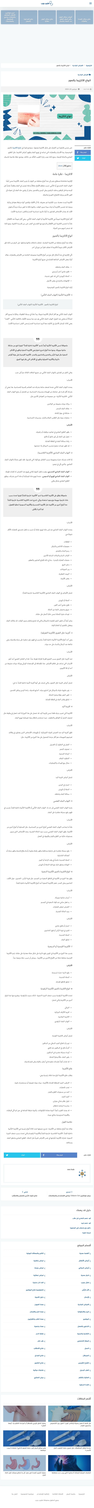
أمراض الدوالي (84, 1268)
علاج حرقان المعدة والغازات (84, 20)
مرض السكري (39, 1377)
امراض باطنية (38, 1261)
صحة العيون (39, 1304)
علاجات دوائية (38, 1370)
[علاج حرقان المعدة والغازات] (84, 17)
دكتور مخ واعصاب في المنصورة (80, 1228)
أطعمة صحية (84, 1253)
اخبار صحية (85, 1275)
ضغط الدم (40, 1334)
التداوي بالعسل (83, 1326)
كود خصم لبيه (86, 1223)
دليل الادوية (39, 1297)
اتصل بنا (15, 1494)
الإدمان (86, 1297)
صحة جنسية (39, 1326)
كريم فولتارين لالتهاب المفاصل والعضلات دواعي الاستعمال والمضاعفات (9, 17)
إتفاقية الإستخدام (43, 1494)
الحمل (87, 1348)
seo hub (86, 89)
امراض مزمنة (39, 1268)
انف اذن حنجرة (38, 1282)
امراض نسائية (38, 1275)
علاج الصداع (39, 1355)
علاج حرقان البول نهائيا (47, 20)
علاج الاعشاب (39, 1348)
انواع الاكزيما (16, 148)
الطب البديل (84, 1370)
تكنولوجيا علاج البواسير (35, 1290)
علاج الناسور (39, 1363)
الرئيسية (82, 1494)
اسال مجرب (85, 1282)
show (60, 166)
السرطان (86, 1355)
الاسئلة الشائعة (57, 1494)
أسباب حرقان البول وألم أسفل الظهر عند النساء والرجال (65, 19)
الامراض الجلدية (83, 74)
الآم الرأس (85, 1290)
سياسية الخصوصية (27, 1494)
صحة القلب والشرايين (36, 1319)
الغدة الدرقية (84, 1385)
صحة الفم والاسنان (37, 1312)
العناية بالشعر (84, 1377)
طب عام (41, 1341)
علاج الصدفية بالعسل (28, 20)
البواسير (86, 1319)
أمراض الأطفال (84, 1261)
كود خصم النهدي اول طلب (81, 1218)
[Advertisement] (47, 44)
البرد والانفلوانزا (83, 1312)
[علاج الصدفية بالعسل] (28, 17)
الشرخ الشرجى (83, 1363)
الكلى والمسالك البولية (35, 1253)
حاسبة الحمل (70, 1494)
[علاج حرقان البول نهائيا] (47, 17)
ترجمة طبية (86, 1233)
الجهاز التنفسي (83, 1341)
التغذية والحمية (83, 1334)
